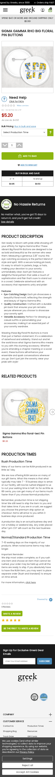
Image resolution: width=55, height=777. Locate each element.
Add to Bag (30, 156)
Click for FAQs (16, 101)
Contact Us (8, 726)
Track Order (8, 736)
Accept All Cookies (27, 772)
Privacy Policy (27, 752)
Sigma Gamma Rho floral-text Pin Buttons (23, 435)
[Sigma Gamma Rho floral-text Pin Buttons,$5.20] (25, 407)
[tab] (12, 613)
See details (7, 222)
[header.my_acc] (43, 10)
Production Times (36, 726)
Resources (32, 731)
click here (31, 582)
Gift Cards (32, 736)
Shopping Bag (10, 731)
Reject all (27, 765)
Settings (27, 758)
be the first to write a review (21, 628)
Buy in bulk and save (25, 126)
